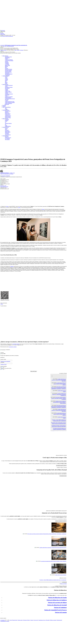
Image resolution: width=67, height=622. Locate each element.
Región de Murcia (8, 97)
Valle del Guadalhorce (8, 73)
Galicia (6, 95)
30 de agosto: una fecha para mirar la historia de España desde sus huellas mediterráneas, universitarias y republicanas (58, 387)
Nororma (6, 68)
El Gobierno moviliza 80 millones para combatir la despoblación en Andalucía (59, 429)
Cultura (6, 109)
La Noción (2, 45)
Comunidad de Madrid (9, 96)
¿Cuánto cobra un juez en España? (60, 574)
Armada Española (8, 115)
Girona (7, 206)
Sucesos (6, 128)
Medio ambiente (7, 131)
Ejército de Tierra (8, 117)
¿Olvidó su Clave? (3, 364)
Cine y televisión (8, 134)
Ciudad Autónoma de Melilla (10, 102)
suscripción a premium (12, 346)
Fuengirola (7, 62)
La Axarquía (7, 64)
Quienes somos (20, 620)
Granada (6, 79)
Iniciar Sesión (2, 34)
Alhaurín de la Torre (8, 56)
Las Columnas (7, 138)
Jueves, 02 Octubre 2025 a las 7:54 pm (6, 173)
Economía (4, 105)
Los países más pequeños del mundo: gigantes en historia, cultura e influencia (59, 383)
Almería (6, 76)
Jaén (5, 81)
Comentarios (7, 175)
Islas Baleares (7, 88)
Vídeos (18, 50)
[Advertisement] (31, 7)
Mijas (6, 67)
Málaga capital (7, 65)
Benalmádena (7, 57)
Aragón (6, 86)
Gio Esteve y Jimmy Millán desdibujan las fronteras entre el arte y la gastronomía (59, 420)
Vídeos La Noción (3, 50)
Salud (6, 129)
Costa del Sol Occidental (9, 60)
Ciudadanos (7, 119)
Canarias (6, 89)
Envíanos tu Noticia (26, 620)
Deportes (4, 106)
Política (4, 118)
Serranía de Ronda (8, 71)
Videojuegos (7, 132)
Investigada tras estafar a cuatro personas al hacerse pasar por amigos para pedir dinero (59, 426)
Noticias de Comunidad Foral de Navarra (55, 610)
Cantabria (6, 90)
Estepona (6, 61)
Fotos (15, 50)
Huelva (6, 80)
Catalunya (12, 266)
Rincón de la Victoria (8, 69)
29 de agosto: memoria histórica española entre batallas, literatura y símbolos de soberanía (58, 398)
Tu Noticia (21, 50)
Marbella (6, 66)
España (4, 84)
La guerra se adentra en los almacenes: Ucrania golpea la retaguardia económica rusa (59, 394)
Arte (5, 108)
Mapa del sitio (14, 620)
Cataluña (6, 92)
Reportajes (7, 136)
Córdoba (6, 78)
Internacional (7, 104)
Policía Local (7, 112)
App (5, 46)
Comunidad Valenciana (9, 93)
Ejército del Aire (7, 116)
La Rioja (6, 100)
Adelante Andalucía (8, 123)
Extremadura (7, 94)
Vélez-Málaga (7, 74)
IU (5, 122)
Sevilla (6, 83)
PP (5, 124)
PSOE (6, 125)
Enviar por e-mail (3, 185)
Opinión (4, 135)
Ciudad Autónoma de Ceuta (9, 101)
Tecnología (7, 133)
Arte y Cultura (5, 107)
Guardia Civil (7, 114)
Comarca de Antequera (9, 59)
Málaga (4, 55)
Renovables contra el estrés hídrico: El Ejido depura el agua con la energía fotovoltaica (58, 423)
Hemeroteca (26, 50)
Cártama (6, 58)
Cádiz (6, 77)
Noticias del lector (8, 137)
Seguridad (4, 110)
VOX (6, 121)
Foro (4, 46)
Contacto (31, 620)
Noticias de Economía (61, 612)
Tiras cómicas (7, 139)
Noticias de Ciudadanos (60, 607)
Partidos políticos (8, 126)
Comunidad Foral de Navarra (10, 98)
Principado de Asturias (8, 87)
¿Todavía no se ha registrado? (5, 361)
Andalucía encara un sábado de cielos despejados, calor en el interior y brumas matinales (59, 402)
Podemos (6, 120)
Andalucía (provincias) (9, 85)
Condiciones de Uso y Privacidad (43, 620)
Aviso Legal (36, 620)
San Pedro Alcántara (10, 50)
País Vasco (7, 99)
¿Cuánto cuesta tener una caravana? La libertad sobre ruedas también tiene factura (59, 380)
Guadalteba (7, 63)
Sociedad (4, 127)
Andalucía (4, 75)
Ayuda (11, 620)
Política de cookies (53, 620)
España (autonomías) (8, 103)
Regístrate (2, 33)
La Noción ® (2, 620)
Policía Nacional (7, 113)
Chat (1, 46)
